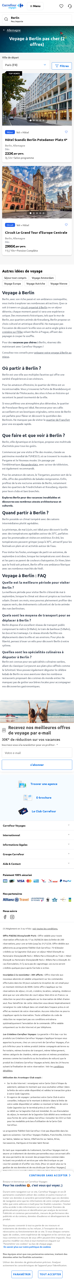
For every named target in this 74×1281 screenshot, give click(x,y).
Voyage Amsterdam (43, 277)
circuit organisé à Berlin (34, 307)
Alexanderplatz (29, 464)
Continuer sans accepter (48, 1175)
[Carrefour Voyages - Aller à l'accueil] (12, 6)
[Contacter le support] (70, 6)
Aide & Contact (12, 863)
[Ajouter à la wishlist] (66, 132)
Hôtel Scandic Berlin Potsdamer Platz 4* (36, 139)
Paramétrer (22, 1274)
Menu (36, 6)
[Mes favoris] (61, 6)
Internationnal (11, 835)
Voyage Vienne (58, 283)
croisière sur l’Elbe (12, 331)
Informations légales (15, 844)
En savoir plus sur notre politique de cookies (27, 1246)
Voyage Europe (12, 283)
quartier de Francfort (58, 419)
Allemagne (14, 30)
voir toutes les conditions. (45, 928)
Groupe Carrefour (13, 854)
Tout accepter (50, 1274)
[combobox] (26, 62)
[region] (37, 1226)
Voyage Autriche (35, 283)
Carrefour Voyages (14, 825)
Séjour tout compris (15, 277)
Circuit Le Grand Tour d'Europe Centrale (36, 232)
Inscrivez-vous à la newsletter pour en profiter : (30, 745)
